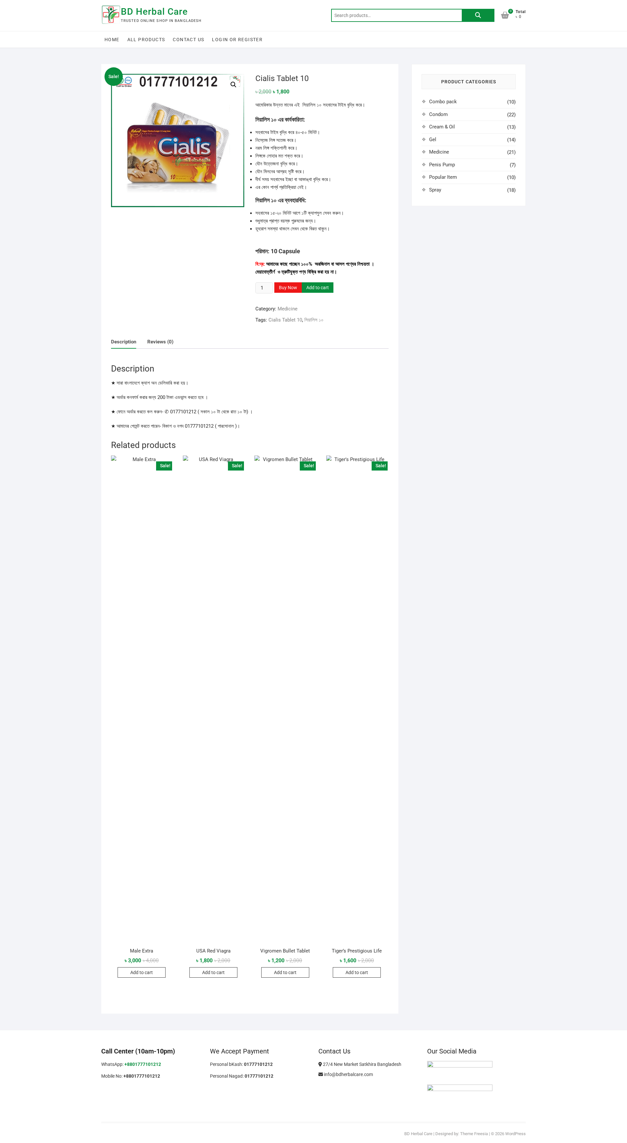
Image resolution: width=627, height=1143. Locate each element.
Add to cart (317, 287)
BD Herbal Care (154, 11)
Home (112, 39)
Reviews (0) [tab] (160, 342)
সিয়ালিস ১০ (314, 320)
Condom (438, 114)
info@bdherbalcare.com (348, 1074)
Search (478, 15)
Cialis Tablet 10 (285, 320)
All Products (146, 39)
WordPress (515, 1133)
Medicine (287, 309)
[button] (233, 85)
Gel (432, 139)
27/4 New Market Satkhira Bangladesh (361, 1064)
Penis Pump (442, 165)
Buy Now (288, 287)
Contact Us (188, 39)
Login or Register (237, 39)
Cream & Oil (442, 127)
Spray (435, 190)
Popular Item (443, 177)
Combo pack (443, 102)
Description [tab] (123, 342)
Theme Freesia (474, 1133)
